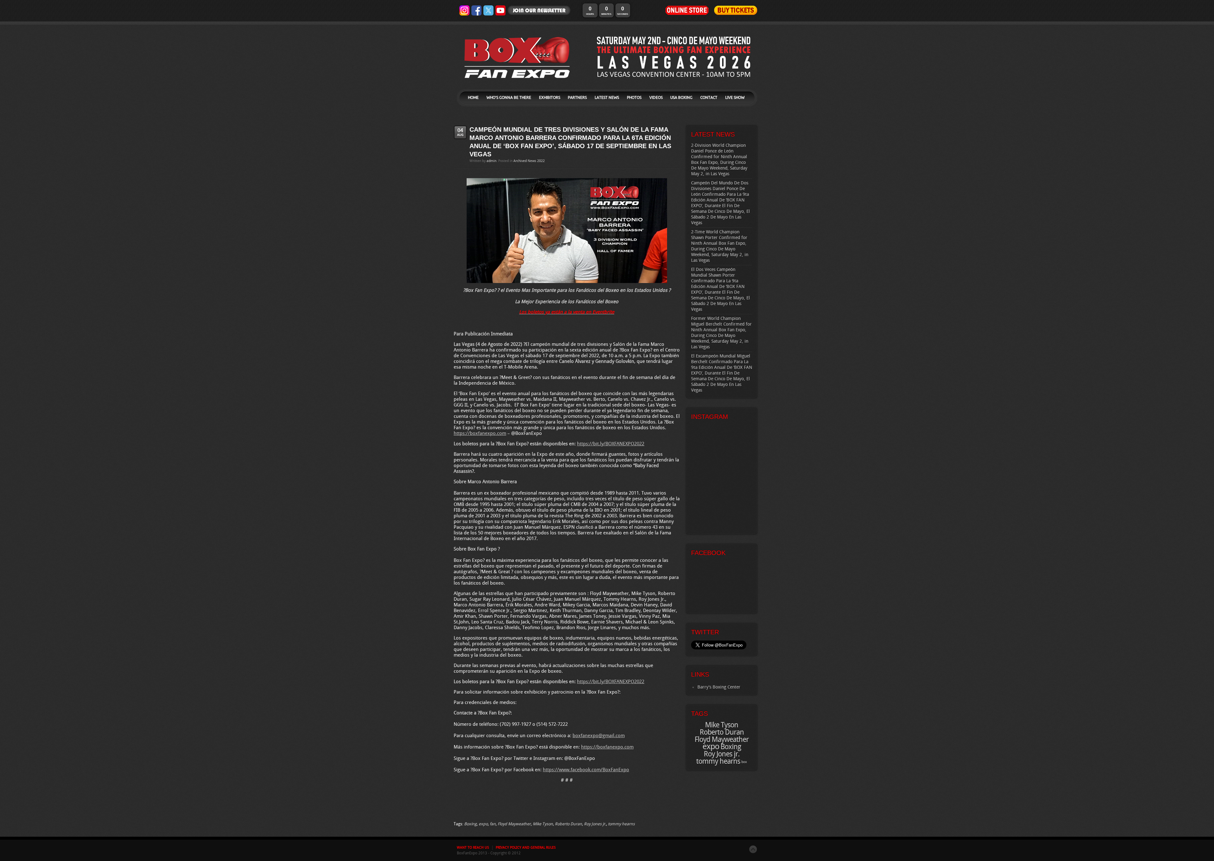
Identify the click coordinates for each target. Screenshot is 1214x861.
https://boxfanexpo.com (480, 433)
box (744, 762)
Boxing (470, 824)
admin (491, 161)
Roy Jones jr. (595, 824)
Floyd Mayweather (514, 824)
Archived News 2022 (529, 161)
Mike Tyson (543, 824)
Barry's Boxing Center (718, 687)
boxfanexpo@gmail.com (599, 735)
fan (493, 824)
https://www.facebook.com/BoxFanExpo (586, 770)
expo (483, 824)
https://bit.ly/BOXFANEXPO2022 (610, 444)
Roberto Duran (568, 824)
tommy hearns (621, 824)
